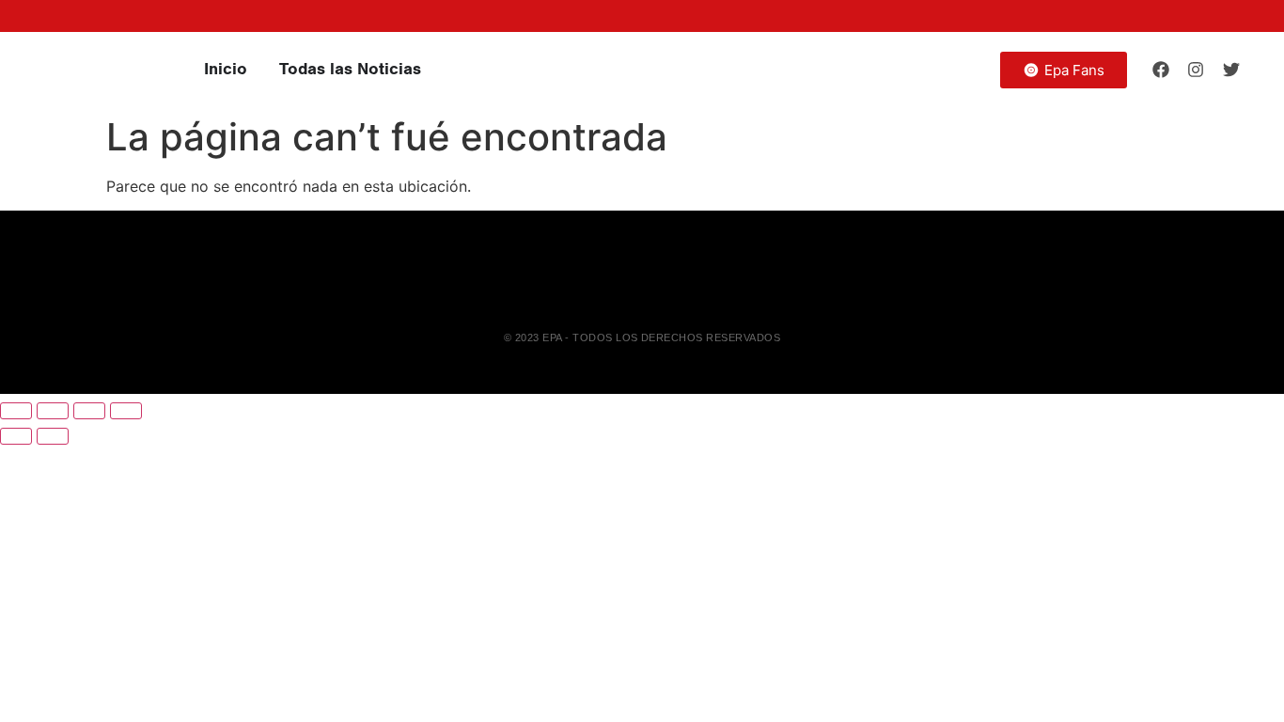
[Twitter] (1231, 70)
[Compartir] (89, 410)
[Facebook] (1161, 70)
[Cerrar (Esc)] (126, 410)
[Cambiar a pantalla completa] (53, 410)
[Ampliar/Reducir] (16, 410)
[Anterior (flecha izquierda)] (16, 436)
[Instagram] (1196, 70)
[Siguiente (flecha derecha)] (53, 436)
